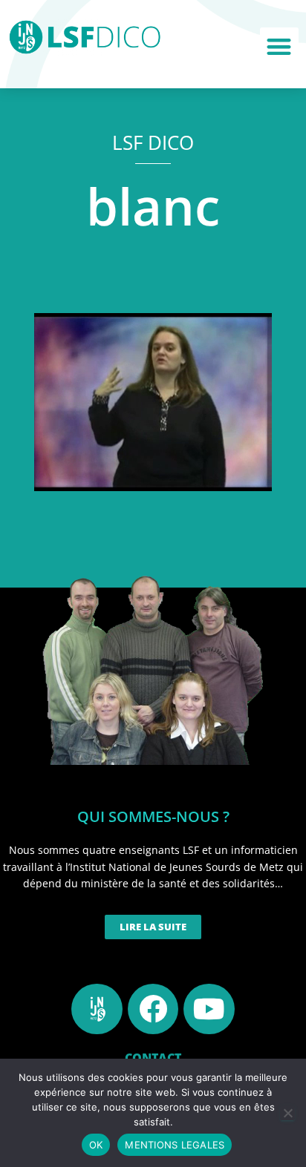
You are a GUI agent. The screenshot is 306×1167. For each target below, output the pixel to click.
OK (96, 1145)
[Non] (287, 1112)
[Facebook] (153, 1009)
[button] (279, 47)
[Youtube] (208, 1009)
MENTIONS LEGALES (174, 1145)
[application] (153, 402)
